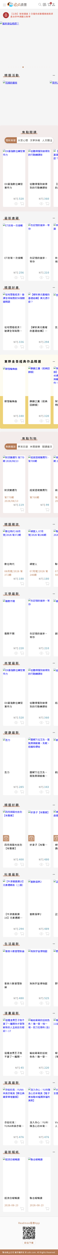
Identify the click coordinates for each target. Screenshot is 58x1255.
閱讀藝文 (47, 446)
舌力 (7, 772)
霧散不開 (9, 633)
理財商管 (11, 140)
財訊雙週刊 (10, 490)
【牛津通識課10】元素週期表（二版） (13, 917)
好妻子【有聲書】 (40, 844)
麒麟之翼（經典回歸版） (38, 403)
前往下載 (29, 1242)
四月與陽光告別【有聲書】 (13, 846)
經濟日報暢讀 (12, 1198)
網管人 (33, 564)
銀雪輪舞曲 (10, 401)
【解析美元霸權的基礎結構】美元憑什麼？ (38, 330)
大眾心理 (23, 140)
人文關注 (47, 140)
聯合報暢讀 (36, 1198)
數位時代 (9, 564)
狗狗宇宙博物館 (38, 983)
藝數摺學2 (35, 914)
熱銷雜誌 (11, 446)
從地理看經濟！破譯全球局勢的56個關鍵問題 (13, 330)
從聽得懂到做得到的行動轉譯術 (38, 185)
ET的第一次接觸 (13, 258)
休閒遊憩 (35, 446)
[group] (29, 45)
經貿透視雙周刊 (38, 490)
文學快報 (35, 140)
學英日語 (23, 446)
